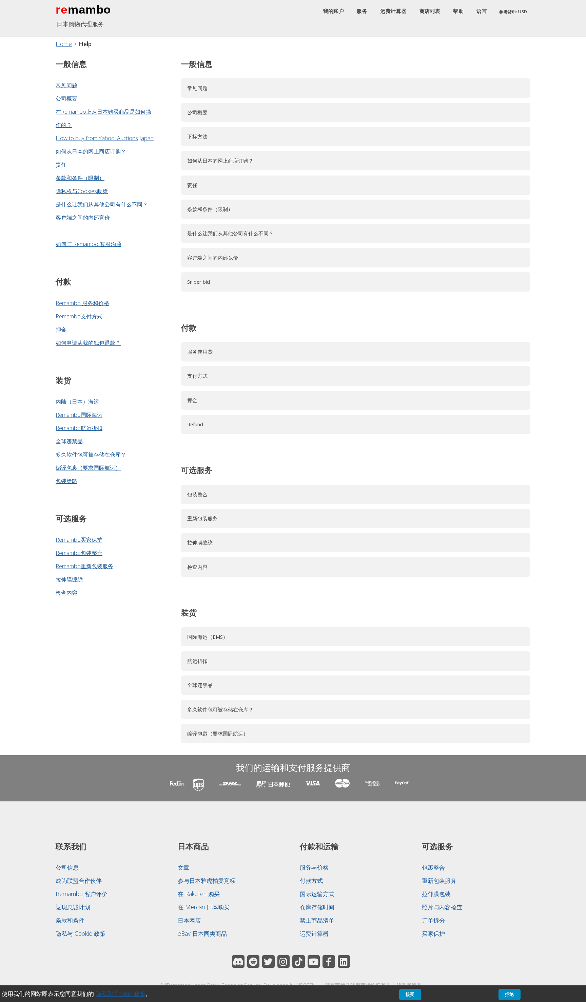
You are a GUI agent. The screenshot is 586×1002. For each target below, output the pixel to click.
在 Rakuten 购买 (199, 894)
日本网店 (189, 920)
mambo (89, 9)
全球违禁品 (69, 441)
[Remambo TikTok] (298, 961)
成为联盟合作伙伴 (79, 880)
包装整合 (197, 494)
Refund (195, 424)
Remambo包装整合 (79, 553)
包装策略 (66, 481)
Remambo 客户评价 (82, 894)
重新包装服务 (202, 518)
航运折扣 (197, 660)
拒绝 (509, 994)
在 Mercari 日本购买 (204, 907)
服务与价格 (314, 867)
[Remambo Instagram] (283, 961)
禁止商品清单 (317, 920)
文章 (183, 867)
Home (64, 44)
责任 (61, 164)
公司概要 (66, 98)
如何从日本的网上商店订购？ (91, 151)
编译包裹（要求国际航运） (88, 467)
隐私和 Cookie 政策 (120, 993)
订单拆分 (433, 920)
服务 (362, 11)
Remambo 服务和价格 (82, 303)
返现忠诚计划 (73, 907)
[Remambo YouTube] (314, 961)
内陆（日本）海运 (77, 401)
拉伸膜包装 (436, 894)
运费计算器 (393, 11)
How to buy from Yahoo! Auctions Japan (105, 138)
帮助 (458, 11)
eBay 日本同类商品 (202, 933)
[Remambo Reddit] (253, 961)
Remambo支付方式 (79, 316)
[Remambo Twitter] (268, 961)
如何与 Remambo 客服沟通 (88, 244)
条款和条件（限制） (80, 178)
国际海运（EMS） (207, 636)
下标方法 (197, 136)
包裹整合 (433, 867)
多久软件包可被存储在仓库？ (91, 454)
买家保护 (433, 933)
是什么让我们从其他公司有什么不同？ (102, 204)
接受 (410, 994)
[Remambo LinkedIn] (344, 961)
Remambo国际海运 (79, 415)
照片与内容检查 (442, 907)
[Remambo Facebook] (329, 961)
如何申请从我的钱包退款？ (88, 343)
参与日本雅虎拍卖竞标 (206, 880)
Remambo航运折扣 (79, 428)
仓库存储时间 (317, 907)
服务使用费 (200, 351)
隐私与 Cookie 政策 (80, 933)
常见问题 (66, 85)
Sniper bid (198, 281)
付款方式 (311, 880)
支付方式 (197, 375)
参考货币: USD (513, 12)
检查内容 (66, 592)
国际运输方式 (317, 894)
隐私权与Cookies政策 (82, 191)
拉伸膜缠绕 (69, 579)
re (61, 9)
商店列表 (429, 11)
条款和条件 (70, 920)
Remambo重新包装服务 (84, 566)
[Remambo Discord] (238, 961)
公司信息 (67, 867)
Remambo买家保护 (79, 539)
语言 (481, 11)
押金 (61, 329)
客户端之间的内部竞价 (83, 217)
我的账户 (333, 11)
